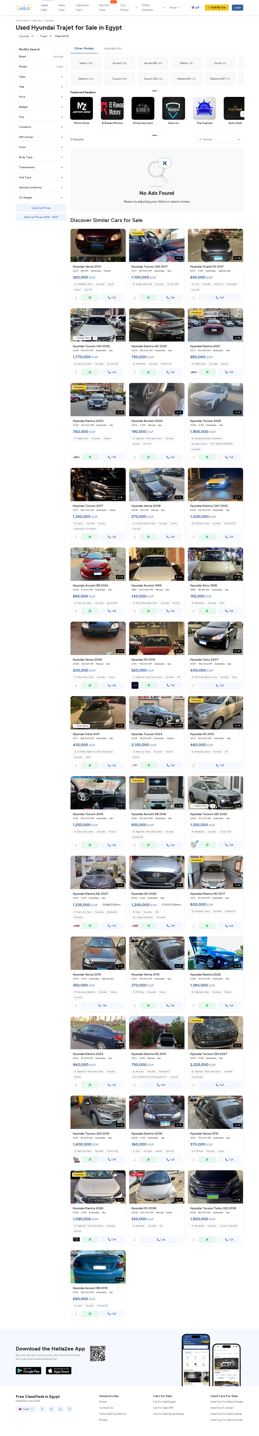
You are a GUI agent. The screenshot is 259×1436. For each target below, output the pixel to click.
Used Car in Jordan (221, 1407)
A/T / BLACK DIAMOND (221, 444)
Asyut (80, 523)
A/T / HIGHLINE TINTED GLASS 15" (149, 1077)
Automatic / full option (85, 529)
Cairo (79, 1305)
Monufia (140, 1071)
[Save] (121, 233)
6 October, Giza (202, 523)
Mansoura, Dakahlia (86, 992)
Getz (234, 677)
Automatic (232, 284)
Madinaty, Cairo (202, 992)
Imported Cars (82, 7)
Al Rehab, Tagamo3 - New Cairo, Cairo (94, 751)
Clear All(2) (62, 36)
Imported (196, 449)
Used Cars (44, 7)
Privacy (103, 1420)
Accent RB (112, 603)
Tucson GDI (172, 284)
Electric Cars (107, 7)
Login (237, 7)
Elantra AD (112, 912)
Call (113, 297)
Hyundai (100, 284)
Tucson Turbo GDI (228, 1226)
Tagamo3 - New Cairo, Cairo (149, 438)
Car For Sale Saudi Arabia (168, 1413)
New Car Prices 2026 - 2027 (41, 217)
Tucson (101, 523)
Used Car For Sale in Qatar (226, 1413)
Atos (222, 603)
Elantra (224, 364)
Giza (197, 284)
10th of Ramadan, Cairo (146, 603)
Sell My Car (218, 7)
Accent (136, 444)
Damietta (140, 1226)
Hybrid (77, 289)
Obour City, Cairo (85, 677)
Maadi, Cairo (200, 364)
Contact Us (106, 1407)
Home (103, 1401)
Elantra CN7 (230, 523)
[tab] (84, 48)
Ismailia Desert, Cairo (145, 523)
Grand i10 (218, 284)
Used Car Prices (41, 208)
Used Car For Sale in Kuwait (226, 1401)
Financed (78, 917)
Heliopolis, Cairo (202, 751)
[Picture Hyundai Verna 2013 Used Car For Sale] (98, 245)
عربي (197, 7)
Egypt (26, 1409)
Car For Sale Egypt (164, 1401)
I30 (156, 912)
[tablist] (156, 48)
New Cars (61, 7)
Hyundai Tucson (199, 444)
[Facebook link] (42, 1409)
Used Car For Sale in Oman (226, 1420)
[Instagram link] (70, 1409)
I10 (178, 677)
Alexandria (140, 364)
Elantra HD (166, 364)
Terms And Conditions (112, 1413)
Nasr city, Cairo (84, 364)
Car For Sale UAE (163, 1407)
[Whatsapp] (90, 297)
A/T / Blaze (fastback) (143, 917)
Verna (111, 284)
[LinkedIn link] (60, 1409)
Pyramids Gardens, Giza (206, 677)
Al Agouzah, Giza (144, 284)
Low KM (88, 289)
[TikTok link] (51, 1409)
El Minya (140, 992)
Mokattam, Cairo (84, 284)
